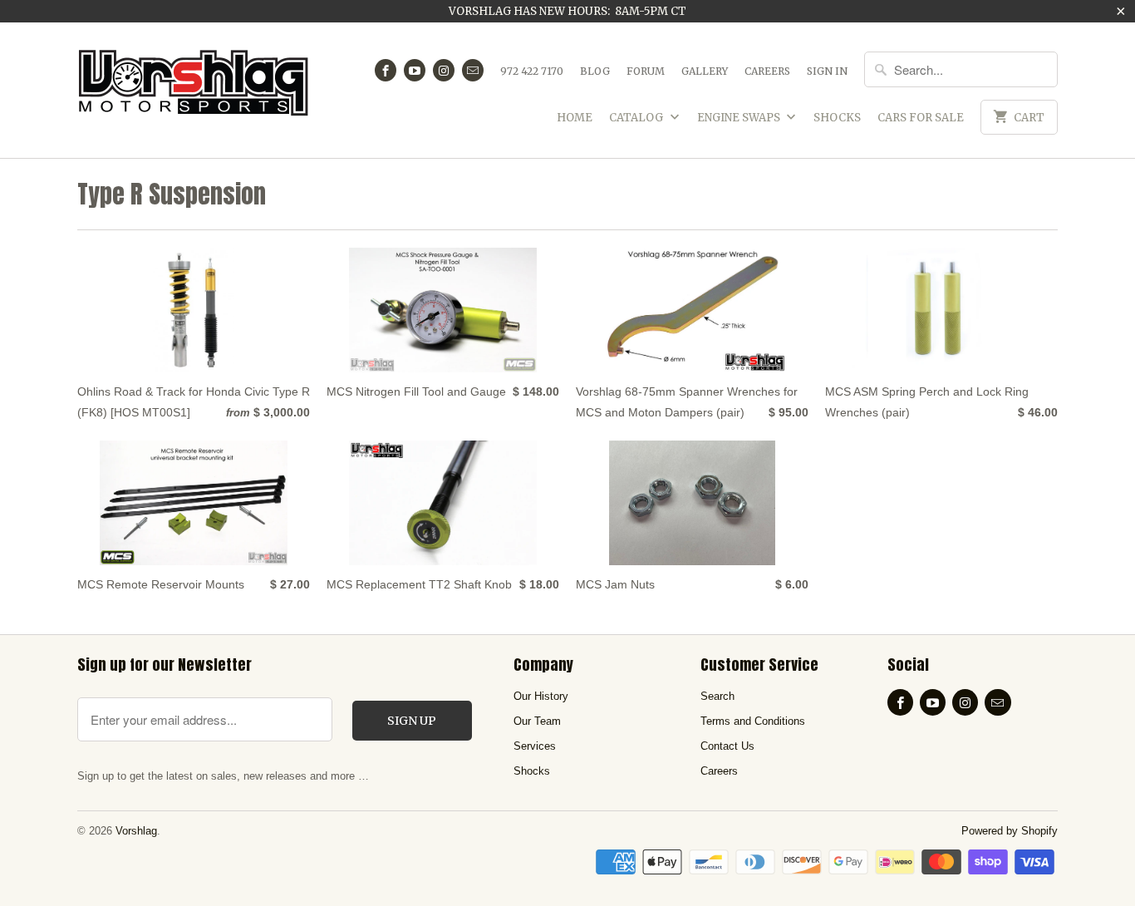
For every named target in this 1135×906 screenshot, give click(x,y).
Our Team (537, 721)
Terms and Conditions (752, 721)
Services (534, 746)
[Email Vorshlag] (473, 70)
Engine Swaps (740, 118)
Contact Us (727, 746)
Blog (595, 71)
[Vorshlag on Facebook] (385, 70)
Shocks (837, 118)
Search (717, 696)
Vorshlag (136, 831)
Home (574, 118)
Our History (540, 696)
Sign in (827, 71)
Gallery (704, 71)
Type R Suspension (171, 194)
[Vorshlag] (193, 90)
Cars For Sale (920, 118)
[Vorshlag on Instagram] (443, 70)
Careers (767, 71)
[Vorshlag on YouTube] (414, 70)
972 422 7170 (531, 71)
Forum (645, 71)
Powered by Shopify (1009, 831)
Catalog (637, 118)
